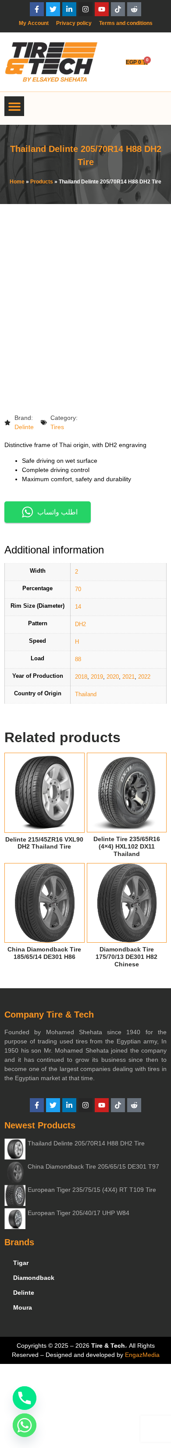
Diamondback (33, 1277)
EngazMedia (142, 1354)
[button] (14, 106)
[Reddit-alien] (134, 9)
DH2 (80, 624)
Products (41, 182)
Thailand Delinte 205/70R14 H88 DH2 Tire (86, 1143)
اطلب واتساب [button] (57, 512)
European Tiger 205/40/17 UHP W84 (78, 1212)
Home (17, 182)
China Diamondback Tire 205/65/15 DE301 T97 (93, 1166)
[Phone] (24, 1398)
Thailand (85, 694)
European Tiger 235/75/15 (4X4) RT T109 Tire (92, 1189)
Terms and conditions (126, 23)
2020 (113, 677)
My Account (34, 23)
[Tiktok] (118, 9)
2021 (128, 677)
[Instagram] (85, 9)
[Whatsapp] (24, 1425)
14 (78, 607)
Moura (22, 1307)
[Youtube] (102, 9)
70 (78, 589)
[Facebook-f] (37, 9)
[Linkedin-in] (69, 9)
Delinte (24, 426)
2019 (97, 677)
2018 (81, 677)
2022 (144, 677)
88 (78, 659)
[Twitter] (53, 9)
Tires (57, 426)
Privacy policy (74, 23)
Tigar (20, 1262)
